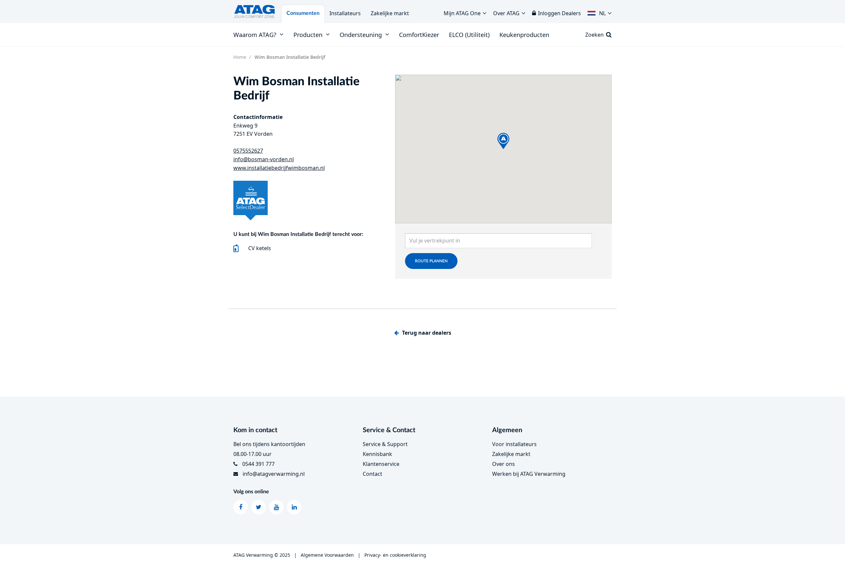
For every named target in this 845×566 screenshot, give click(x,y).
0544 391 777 (258, 464)
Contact (372, 473)
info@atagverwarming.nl (274, 473)
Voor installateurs (514, 444)
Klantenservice (381, 464)
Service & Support (385, 444)
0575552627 (248, 150)
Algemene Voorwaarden (327, 555)
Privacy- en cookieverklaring (395, 555)
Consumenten (303, 13)
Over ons (503, 464)
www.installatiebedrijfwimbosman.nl (279, 167)
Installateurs (345, 13)
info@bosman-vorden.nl (263, 159)
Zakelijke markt (390, 13)
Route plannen (431, 261)
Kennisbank (377, 454)
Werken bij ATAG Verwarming (528, 473)
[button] (600, 11)
